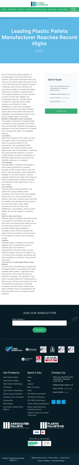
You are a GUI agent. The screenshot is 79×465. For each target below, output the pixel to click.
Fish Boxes (7, 387)
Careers (30, 384)
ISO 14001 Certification (36, 400)
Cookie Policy (64, 458)
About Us (21, 9)
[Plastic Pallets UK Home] (39, 4)
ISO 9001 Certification (36, 397)
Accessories (8, 400)
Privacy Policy (53, 458)
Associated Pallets (58, 460)
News (29, 377)
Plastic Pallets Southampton (38, 404)
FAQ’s (29, 390)
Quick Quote (73, 9)
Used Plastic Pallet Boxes (13, 390)
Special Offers (63, 9)
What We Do (12, 9)
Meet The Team (33, 387)
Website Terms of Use (39, 458)
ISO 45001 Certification (36, 394)
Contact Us (61, 111)
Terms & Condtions (43, 460)
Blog (29, 380)
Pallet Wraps (8, 404)
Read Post (39, 50)
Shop (4, 9)
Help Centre (52, 9)
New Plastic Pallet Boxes (12, 384)
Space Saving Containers (13, 394)
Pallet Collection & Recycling (36, 9)
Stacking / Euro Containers (13, 397)
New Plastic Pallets (10, 377)
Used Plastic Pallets (11, 380)
